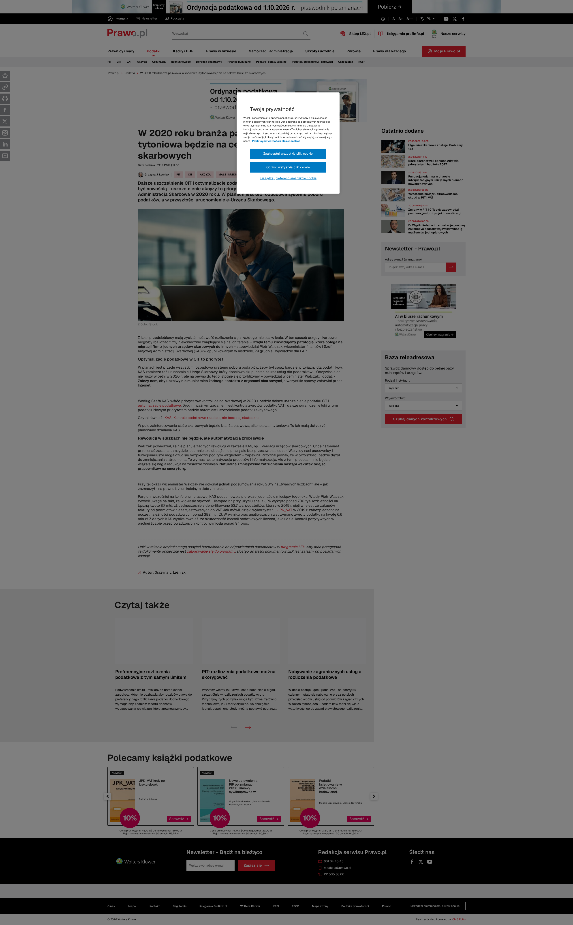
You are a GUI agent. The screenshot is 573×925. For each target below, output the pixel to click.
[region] (288, 143)
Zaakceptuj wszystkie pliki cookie (288, 154)
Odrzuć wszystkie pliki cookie (288, 167)
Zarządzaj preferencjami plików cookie (288, 178)
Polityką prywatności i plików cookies (276, 141)
